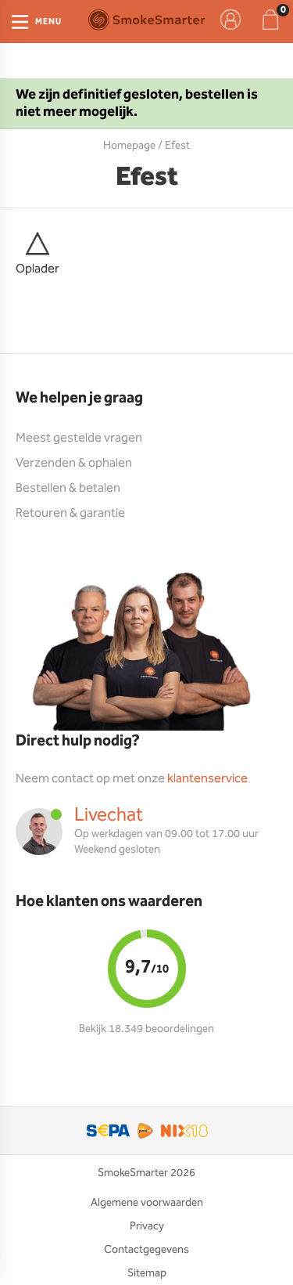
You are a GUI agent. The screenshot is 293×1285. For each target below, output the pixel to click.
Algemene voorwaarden (147, 1202)
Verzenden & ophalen (74, 463)
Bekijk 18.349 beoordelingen (146, 1029)
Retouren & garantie (70, 513)
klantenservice (207, 779)
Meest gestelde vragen (79, 438)
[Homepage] (146, 19)
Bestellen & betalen (68, 488)
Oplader (37, 269)
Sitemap (146, 1273)
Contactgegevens (146, 1249)
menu (48, 22)
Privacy (147, 1226)
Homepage (129, 145)
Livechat (108, 815)
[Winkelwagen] (270, 19)
